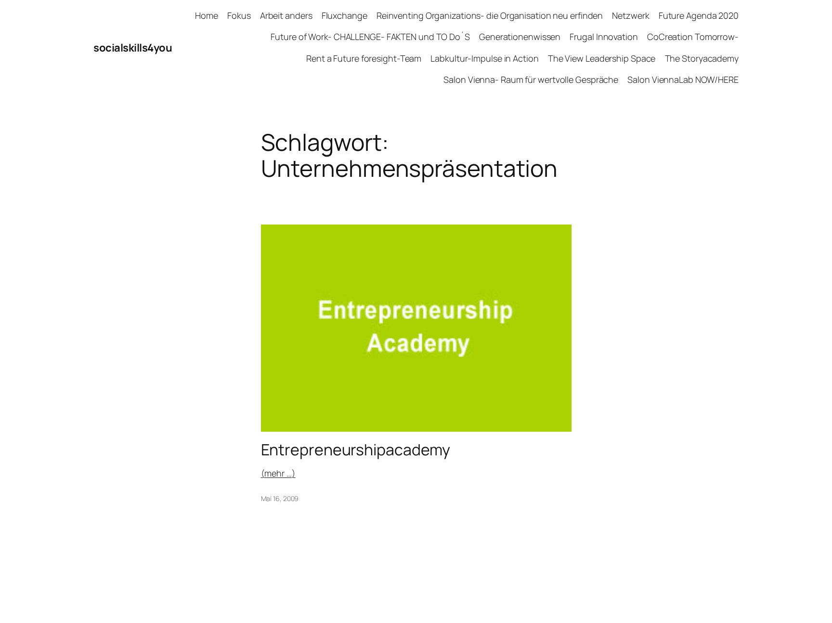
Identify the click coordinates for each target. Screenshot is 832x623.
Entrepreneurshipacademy (356, 449)
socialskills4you (132, 47)
